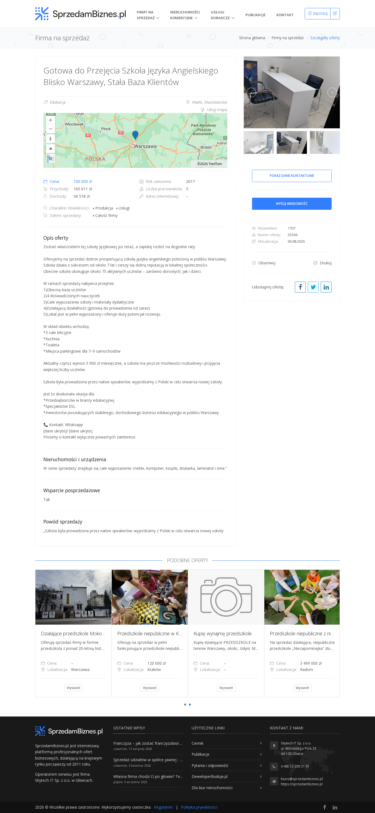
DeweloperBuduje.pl (210, 776)
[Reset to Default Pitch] (50, 148)
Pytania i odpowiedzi (210, 765)
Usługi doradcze (220, 15)
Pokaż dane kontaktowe (292, 175)
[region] (135, 140)
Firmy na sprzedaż (288, 37)
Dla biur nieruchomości (212, 787)
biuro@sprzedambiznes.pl (302, 779)
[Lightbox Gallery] (292, 92)
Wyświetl (73, 687)
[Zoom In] (50, 120)
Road (50, 158)
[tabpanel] (73, 633)
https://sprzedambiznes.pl (302, 784)
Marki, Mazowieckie (209, 102)
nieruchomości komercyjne (185, 15)
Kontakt (285, 14)
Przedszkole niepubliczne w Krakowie (156, 633)
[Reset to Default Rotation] (50, 138)
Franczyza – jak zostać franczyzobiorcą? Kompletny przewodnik (169, 743)
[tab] (135, 110)
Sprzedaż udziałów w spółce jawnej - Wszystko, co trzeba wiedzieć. (173, 759)
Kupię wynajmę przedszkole (223, 633)
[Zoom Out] (50, 128)
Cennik (197, 743)
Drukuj (325, 262)
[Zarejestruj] (335, 13)
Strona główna (252, 37)
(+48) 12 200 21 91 (295, 766)
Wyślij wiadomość (292, 203)
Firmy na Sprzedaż (146, 15)
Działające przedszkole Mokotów (75, 633)
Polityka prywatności (199, 807)
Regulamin (163, 807)
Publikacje (255, 14)
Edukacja (57, 102)
